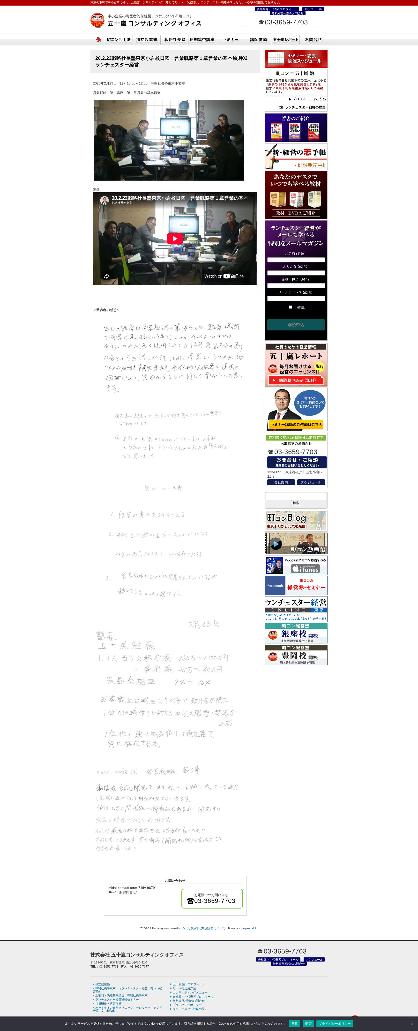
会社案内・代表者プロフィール (277, 9)
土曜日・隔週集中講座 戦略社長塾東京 (121, 995)
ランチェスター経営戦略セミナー (117, 999)
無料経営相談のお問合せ (288, 13)
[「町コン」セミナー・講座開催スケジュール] (296, 67)
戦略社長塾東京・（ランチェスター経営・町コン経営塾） (174, 39)
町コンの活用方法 (184, 988)
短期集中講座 (202, 39)
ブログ (185, 928)
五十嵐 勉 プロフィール (189, 984)
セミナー (230, 39)
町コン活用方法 (119, 39)
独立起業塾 (147, 39)
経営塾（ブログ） (216, 928)
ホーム (99, 39)
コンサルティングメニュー (190, 992)
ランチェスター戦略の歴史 (190, 1009)
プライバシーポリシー (187, 1005)
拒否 (308, 1023)
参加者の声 (197, 928)
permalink (251, 928)
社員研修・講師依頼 (258, 39)
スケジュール (313, 9)
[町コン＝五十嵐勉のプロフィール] (296, 101)
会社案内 (281, 482)
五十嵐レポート (286, 39)
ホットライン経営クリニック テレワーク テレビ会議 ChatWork (127, 1009)
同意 (294, 1023)
